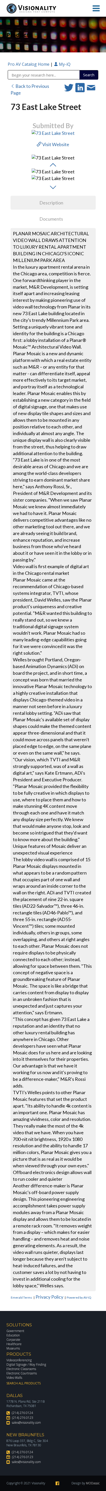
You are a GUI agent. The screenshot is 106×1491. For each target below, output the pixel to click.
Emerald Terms (21, 1297)
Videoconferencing (19, 1360)
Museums (13, 1348)
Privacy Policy (49, 1297)
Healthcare (14, 1344)
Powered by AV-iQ (79, 1297)
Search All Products (23, 1383)
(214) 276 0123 (22, 1417)
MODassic (93, 1483)
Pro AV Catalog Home (29, 64)
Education (13, 1335)
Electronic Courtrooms (21, 1373)
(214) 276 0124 (22, 1413)
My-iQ (64, 64)
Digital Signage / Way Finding (26, 1364)
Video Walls (14, 1377)
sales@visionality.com (26, 1422)
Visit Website (55, 144)
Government (15, 1331)
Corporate (13, 1339)
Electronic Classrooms (21, 1369)
